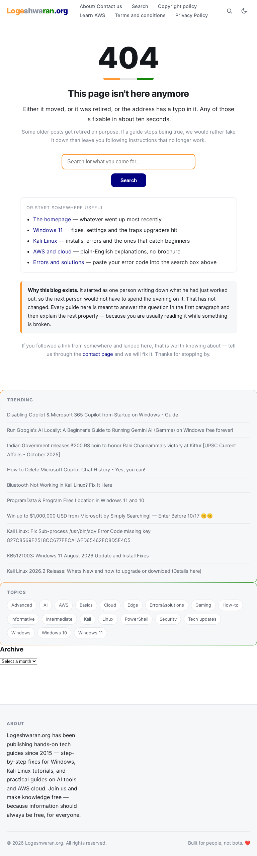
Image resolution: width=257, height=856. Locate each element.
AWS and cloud (52, 251)
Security (168, 619)
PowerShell (136, 619)
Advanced (21, 605)
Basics (86, 605)
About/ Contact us (101, 6)
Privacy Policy (191, 15)
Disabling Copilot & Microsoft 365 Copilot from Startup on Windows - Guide (92, 415)
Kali (87, 619)
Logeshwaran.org (44, 843)
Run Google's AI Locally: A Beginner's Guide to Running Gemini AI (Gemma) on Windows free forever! (120, 430)
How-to (231, 605)
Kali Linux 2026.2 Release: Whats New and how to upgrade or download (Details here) (104, 571)
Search (140, 6)
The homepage (52, 219)
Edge (132, 605)
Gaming (203, 605)
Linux (107, 619)
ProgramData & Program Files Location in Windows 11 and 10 (75, 500)
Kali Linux (45, 240)
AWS (63, 605)
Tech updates (202, 619)
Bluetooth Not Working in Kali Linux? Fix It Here (59, 485)
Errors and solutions (58, 262)
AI (46, 605)
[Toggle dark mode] (244, 10)
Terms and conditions (140, 15)
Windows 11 (48, 230)
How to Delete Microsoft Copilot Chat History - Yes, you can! (76, 470)
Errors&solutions (167, 605)
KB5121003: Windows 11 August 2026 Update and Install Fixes (78, 556)
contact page (98, 354)
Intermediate (59, 619)
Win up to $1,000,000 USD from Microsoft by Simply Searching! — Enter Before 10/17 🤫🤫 (110, 516)
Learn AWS (92, 15)
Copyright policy (177, 6)
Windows (20, 632)
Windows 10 (54, 632)
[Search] (229, 10)
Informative (23, 619)
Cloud (110, 605)
